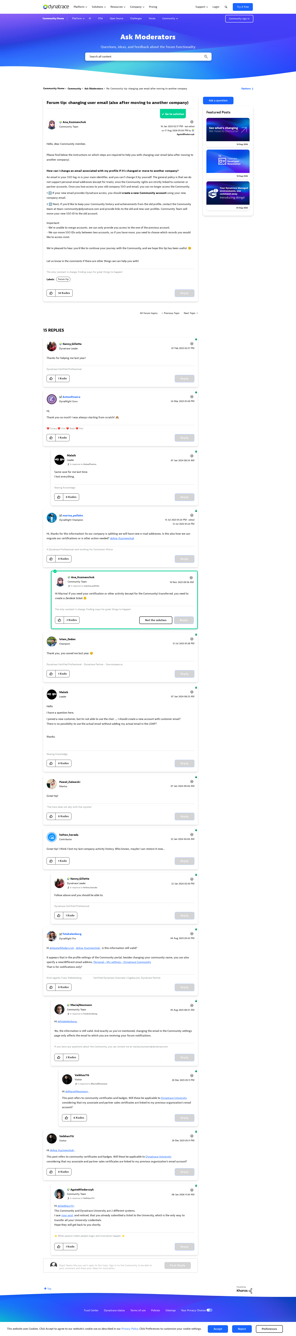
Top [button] (49, 1288)
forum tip (63, 279)
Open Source (116, 18)
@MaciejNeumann (76, 1091)
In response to (83, 464)
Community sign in (239, 18)
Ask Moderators (93, 88)
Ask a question (218, 100)
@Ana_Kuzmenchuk (122, 538)
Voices (152, 18)
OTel (100, 18)
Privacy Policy (129, 1329)
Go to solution (174, 114)
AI (90, 18)
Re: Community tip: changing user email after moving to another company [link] (146, 88)
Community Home (53, 18)
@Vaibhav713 (66, 1206)
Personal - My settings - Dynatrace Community (122, 962)
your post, (67, 1215)
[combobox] (148, 56)
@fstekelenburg (67, 1021)
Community (168, 18)
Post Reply (177, 1265)
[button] (218, 1329)
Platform (77, 18)
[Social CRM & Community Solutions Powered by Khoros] (244, 1289)
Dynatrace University (174, 1098)
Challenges (136, 18)
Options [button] (246, 88)
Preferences (269, 1329)
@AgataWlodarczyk (62, 948)
